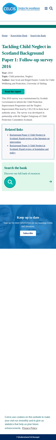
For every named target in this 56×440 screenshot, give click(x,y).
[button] (47, 8)
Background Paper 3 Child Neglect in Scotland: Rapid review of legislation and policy (29, 149)
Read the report (13, 91)
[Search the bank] (50, 181)
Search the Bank (38, 35)
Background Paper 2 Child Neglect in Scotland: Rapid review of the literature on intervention (30, 138)
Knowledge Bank (19, 35)
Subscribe (28, 233)
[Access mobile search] (51, 9)
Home (5, 35)
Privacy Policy (29, 428)
